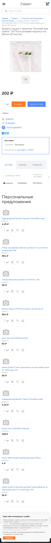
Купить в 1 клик (36, 104)
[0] (47, 4)
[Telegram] (8, 133)
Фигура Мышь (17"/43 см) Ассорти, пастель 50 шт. (22, 309)
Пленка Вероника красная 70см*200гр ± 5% (20, 280)
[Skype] (5, 133)
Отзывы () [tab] (37, 165)
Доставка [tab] (9, 165)
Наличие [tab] (22, 165)
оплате (31, 150)
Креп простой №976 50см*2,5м (15, 338)
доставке (22, 150)
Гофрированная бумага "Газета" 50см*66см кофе (22, 399)
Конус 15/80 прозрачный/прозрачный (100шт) (21, 458)
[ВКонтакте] (3, 133)
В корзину (18, 104)
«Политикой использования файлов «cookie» (22, 529)
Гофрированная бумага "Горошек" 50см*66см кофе (23, 218)
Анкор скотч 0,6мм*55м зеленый (15, 428)
